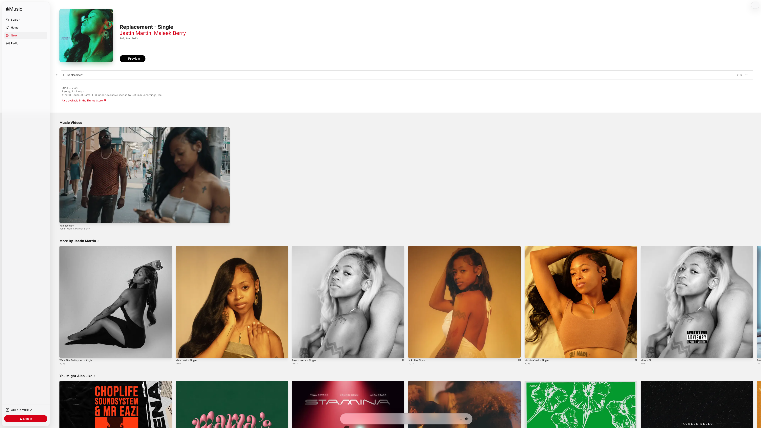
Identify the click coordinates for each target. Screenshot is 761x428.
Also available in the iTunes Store (82, 100)
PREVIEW (738, 75)
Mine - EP (647, 247)
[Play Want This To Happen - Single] (64, 353)
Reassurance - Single (305, 247)
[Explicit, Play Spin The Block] (413, 353)
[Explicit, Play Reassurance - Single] (297, 353)
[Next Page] (757, 302)
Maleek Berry (170, 33)
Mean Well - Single (187, 247)
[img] (14, 9)
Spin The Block (417, 247)
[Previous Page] (55, 302)
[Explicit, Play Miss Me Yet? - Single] (530, 353)
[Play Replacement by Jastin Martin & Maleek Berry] (63, 75)
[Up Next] (460, 419)
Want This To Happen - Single (77, 247)
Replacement (66, 225)
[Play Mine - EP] (646, 353)
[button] (25, 19)
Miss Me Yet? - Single (538, 247)
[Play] (64, 218)
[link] (79, 241)
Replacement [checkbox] (75, 74)
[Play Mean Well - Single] (181, 353)
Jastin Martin (135, 33)
